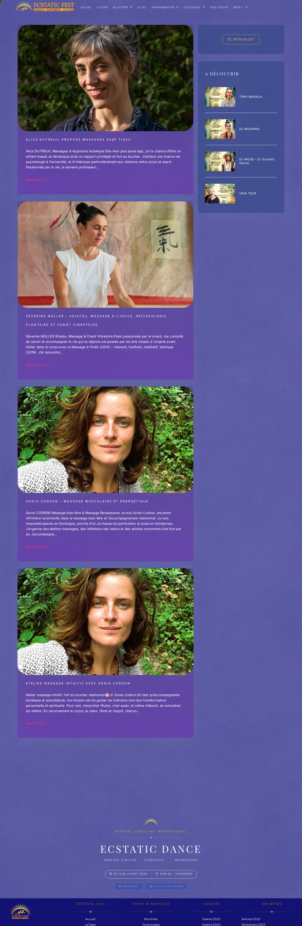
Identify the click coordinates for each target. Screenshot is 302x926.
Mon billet (151, 919)
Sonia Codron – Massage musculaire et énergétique (87, 501)
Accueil (90, 919)
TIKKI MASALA (250, 97)
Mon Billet (243, 39)
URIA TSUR (247, 193)
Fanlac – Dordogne (176, 873)
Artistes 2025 (251, 919)
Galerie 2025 (211, 919)
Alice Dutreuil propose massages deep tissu (78, 139)
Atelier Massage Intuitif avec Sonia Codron (78, 683)
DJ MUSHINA (249, 129)
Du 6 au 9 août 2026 (130, 873)
